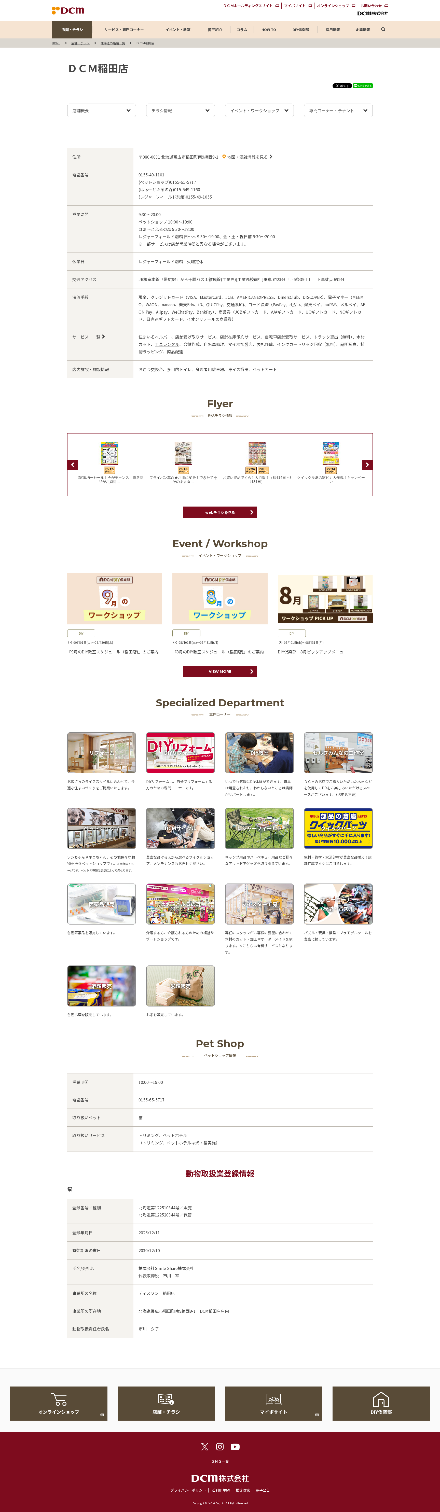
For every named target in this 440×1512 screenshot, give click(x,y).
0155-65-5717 (183, 182)
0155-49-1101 (151, 175)
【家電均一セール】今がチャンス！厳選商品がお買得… (109, 480)
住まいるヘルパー (155, 337)
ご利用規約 (221, 1490)
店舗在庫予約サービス (240, 337)
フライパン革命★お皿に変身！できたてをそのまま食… (183, 480)
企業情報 (363, 29)
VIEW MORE (220, 671)
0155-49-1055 (199, 197)
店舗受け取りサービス (195, 337)
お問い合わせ (371, 5)
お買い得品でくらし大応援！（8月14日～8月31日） (257, 480)
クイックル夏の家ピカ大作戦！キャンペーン (331, 480)
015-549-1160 (187, 189)
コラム (242, 29)
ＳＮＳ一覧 (220, 1461)
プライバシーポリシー (188, 1490)
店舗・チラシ (72, 29)
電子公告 (263, 1490)
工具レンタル (167, 344)
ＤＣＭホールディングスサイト (248, 5)
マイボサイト (295, 5)
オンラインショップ (333, 5)
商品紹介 (215, 29)
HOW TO (269, 29)
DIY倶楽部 (301, 29)
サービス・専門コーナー (124, 29)
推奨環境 (243, 1490)
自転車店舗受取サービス (287, 337)
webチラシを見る (220, 512)
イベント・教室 (178, 29)
